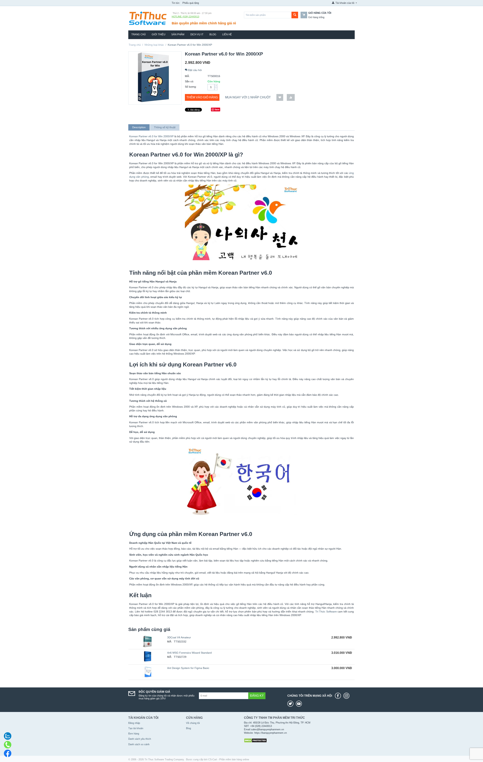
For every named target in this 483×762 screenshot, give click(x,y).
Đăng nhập (134, 723)
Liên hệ (227, 34)
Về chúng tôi (193, 723)
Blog (212, 34)
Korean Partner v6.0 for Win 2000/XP (151, 136)
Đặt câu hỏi (194, 70)
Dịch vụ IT (196, 34)
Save (217, 109)
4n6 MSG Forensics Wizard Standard (189, 652)
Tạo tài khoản (135, 728)
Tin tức (176, 3)
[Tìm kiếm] (294, 15)
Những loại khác (154, 44)
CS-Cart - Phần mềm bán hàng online (228, 759)
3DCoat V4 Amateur (179, 637)
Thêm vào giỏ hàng (202, 97)
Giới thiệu (158, 34)
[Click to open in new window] (339, 696)
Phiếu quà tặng (190, 3)
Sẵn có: (189, 81)
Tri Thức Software (326, 611)
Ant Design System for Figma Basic (188, 667)
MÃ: (187, 76)
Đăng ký (257, 695)
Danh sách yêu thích (139, 738)
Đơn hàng (133, 733)
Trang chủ (138, 34)
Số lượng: (191, 86)
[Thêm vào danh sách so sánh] (291, 97)
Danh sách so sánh (138, 744)
